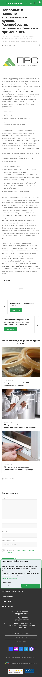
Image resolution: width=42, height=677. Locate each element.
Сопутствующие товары (12, 591)
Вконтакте (21, 649)
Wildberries (16, 649)
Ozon (10, 649)
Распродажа (7, 596)
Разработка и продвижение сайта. (23, 663)
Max (31, 649)
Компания (6, 601)
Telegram (26, 649)
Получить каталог (21, 642)
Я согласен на (20, 551)
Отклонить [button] (11, 586)
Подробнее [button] (7, 582)
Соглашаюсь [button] (30, 586)
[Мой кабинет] (35, 3)
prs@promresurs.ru (22, 620)
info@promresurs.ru (22, 614)
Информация (8, 606)
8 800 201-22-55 (21, 634)
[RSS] (39, 45)
